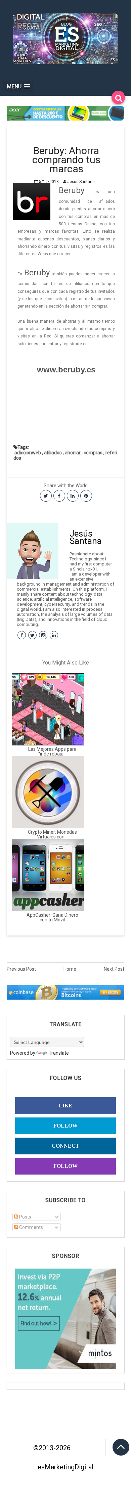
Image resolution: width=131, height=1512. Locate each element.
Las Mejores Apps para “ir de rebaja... (52, 751)
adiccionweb (27, 452)
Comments (30, 1227)
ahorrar (73, 452)
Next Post (114, 969)
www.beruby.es (66, 369)
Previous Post (21, 969)
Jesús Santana (86, 537)
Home (69, 969)
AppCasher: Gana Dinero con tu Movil (52, 917)
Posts (24, 1217)
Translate (59, 1053)
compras (93, 452)
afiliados (53, 452)
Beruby (71, 190)
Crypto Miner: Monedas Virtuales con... (52, 834)
